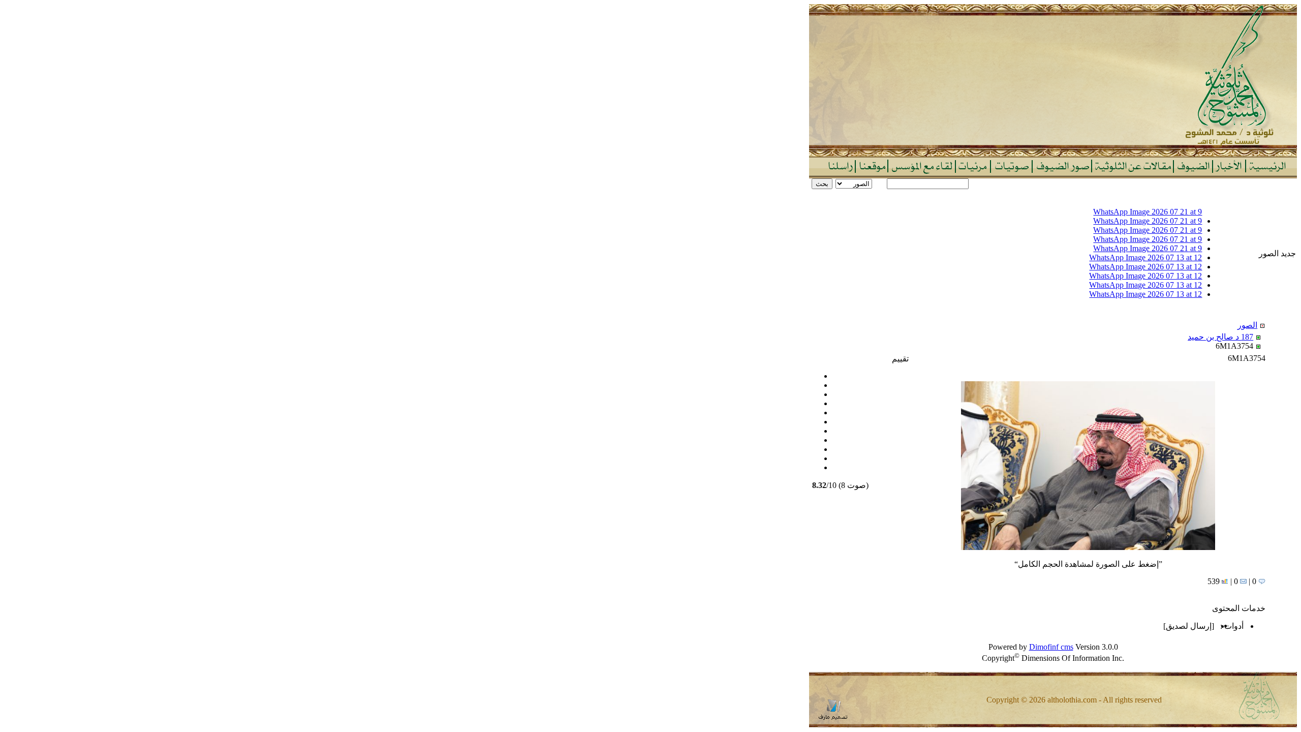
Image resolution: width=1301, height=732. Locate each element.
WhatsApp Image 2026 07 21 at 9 (1147, 211)
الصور (1247, 325)
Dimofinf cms (1051, 647)
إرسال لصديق (1189, 626)
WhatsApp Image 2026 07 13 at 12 (1145, 257)
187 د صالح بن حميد (1220, 336)
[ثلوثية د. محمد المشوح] (1053, 153)
